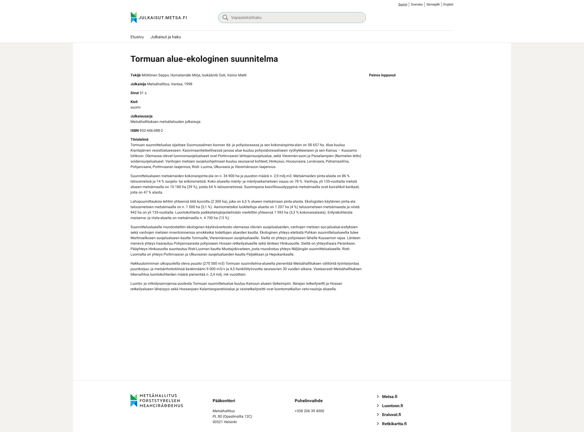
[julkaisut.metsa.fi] (156, 400)
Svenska (417, 4)
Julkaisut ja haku (166, 37)
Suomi (402, 4)
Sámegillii (433, 4)
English (448, 4)
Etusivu (137, 37)
